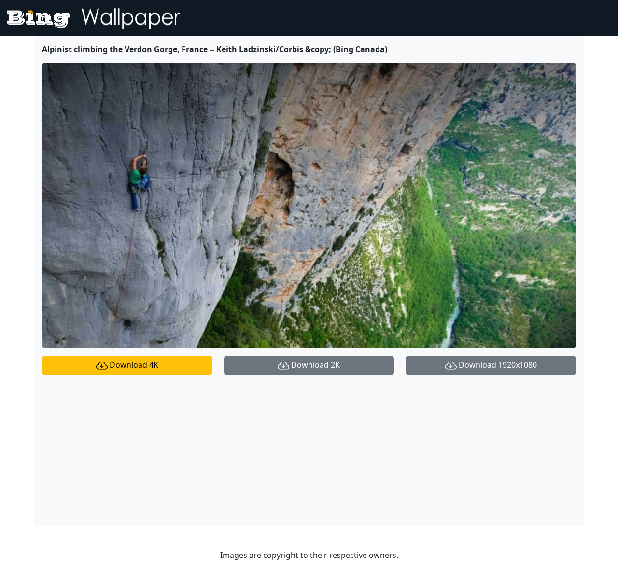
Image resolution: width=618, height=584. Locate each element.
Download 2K (314, 365)
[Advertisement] (309, 450)
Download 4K (133, 365)
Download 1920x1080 (497, 365)
